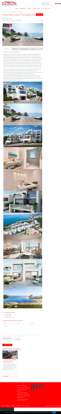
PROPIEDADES (23, 8)
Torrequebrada (18, 20)
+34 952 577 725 (8, 314)
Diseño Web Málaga (58, 405)
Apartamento (7, 11)
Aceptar (54, 412)
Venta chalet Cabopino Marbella (23, 387)
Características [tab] (24, 48)
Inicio (3, 11)
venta (11, 18)
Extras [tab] (32, 48)
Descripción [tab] (6, 48)
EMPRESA (29, 8)
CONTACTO (47, 8)
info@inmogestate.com (9, 317)
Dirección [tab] (15, 48)
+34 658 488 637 (8, 315)
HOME (16, 8)
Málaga (13, 20)
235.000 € (5, 376)
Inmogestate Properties (9, 312)
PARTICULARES (36, 8)
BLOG (42, 8)
